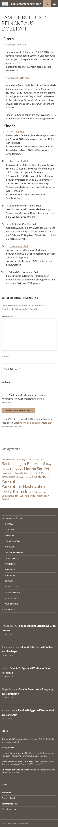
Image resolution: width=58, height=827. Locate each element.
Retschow (10, 575)
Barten (40, 459)
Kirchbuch (45, 473)
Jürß (37, 473)
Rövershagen (11, 587)
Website (6, 381)
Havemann (6, 473)
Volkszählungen (10, 495)
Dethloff (5, 469)
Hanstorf (9, 535)
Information (8, 609)
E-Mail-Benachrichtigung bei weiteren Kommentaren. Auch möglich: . (24, 398)
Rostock (20, 491)
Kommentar (9, 316)
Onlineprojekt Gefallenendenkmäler (19, 769)
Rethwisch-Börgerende (13, 739)
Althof (31, 459)
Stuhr (44, 492)
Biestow (9, 524)
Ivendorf (29, 473)
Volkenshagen (12, 598)
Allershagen (21, 459)
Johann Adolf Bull (18, 246)
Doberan (16, 469)
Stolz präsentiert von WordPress (15, 823)
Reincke (7, 492)
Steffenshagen (12, 592)
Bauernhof (36, 463)
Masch (27, 477)
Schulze (37, 492)
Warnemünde (27, 495)
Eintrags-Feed (8, 798)
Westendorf (43, 495)
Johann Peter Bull (17, 44)
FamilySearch (8, 747)
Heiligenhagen (12, 541)
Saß (30, 492)
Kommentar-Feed (10, 803)
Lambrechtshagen (14, 552)
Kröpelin (9, 547)
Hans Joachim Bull (18, 161)
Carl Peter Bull (16, 131)
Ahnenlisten (8, 459)
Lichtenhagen (12, 558)
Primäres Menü (54, 3)
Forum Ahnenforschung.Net (15, 753)
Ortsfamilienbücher (12, 518)
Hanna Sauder (37, 468)
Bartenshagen (14, 463)
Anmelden (6, 792)
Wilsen (5, 498)
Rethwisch (10, 569)
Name (5, 356)
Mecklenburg (40, 476)
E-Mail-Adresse (11, 369)
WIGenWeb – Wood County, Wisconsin (20, 761)
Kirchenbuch (8, 476)
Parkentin (10, 481)
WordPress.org (9, 809)
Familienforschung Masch (25, 3)
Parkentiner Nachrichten (23, 486)
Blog (48, 464)
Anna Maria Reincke (19, 77)
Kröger (19, 477)
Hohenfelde (18, 473)
